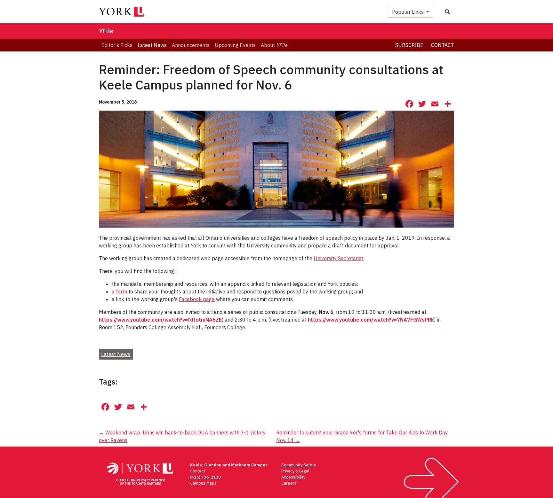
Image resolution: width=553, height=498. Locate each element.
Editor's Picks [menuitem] (116, 45)
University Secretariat (339, 258)
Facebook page (197, 299)
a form (119, 291)
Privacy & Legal (295, 471)
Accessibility (293, 477)
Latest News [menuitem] (152, 45)
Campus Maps (203, 483)
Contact (442, 45)
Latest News (115, 354)
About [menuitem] (274, 45)
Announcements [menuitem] (191, 45)
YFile (106, 31)
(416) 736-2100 (205, 477)
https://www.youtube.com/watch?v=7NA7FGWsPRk (371, 319)
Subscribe (409, 45)
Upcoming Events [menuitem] (235, 45)
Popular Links (408, 12)
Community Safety (298, 465)
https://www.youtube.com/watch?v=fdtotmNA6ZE (160, 319)
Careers (289, 483)
